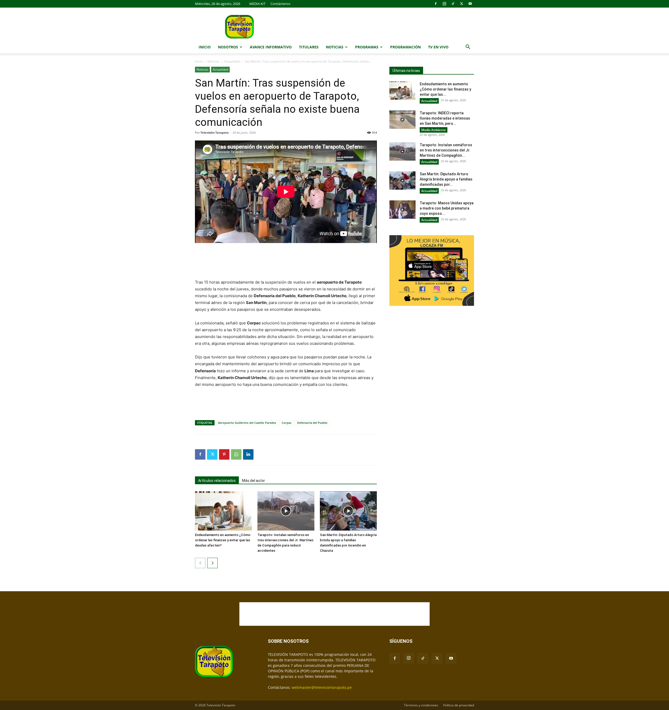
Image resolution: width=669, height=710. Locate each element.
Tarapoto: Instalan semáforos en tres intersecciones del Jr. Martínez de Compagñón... (446, 150)
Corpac (286, 423)
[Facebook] (436, 3)
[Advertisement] (286, 261)
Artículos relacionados (217, 480)
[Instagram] (444, 3)
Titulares (309, 46)
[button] (468, 47)
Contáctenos (280, 3)
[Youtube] (470, 3)
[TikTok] (453, 3)
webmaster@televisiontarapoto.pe (322, 687)
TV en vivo (438, 46)
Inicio (205, 46)
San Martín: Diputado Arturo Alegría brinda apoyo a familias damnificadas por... (446, 179)
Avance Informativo (271, 46)
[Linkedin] (248, 454)
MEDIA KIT (257, 3)
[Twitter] (461, 3)
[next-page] (212, 563)
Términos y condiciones (421, 705)
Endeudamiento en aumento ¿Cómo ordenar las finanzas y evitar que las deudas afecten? (222, 540)
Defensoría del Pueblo (312, 423)
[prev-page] (200, 563)
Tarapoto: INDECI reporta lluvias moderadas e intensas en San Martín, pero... (445, 118)
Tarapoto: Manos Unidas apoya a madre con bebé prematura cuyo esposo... (447, 208)
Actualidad (232, 61)
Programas (366, 46)
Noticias (334, 46)
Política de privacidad (458, 705)
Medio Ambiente (433, 130)
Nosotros (228, 46)
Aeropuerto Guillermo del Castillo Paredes (247, 423)
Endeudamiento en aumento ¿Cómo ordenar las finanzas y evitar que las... (445, 89)
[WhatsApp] (236, 454)
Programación (405, 46)
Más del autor (253, 480)
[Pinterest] (224, 454)
